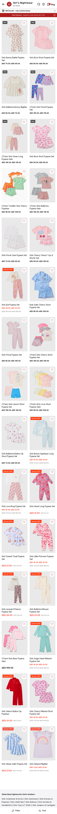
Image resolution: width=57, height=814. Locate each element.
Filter (17, 810)
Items (38, 15)
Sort (44, 810)
